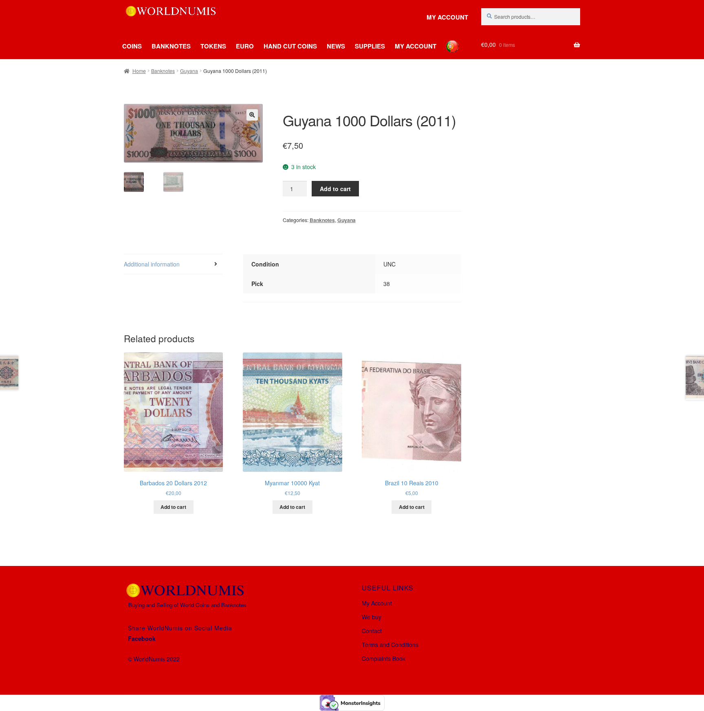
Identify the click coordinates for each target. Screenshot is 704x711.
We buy (371, 617)
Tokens (213, 46)
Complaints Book (383, 658)
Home (139, 70)
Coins (132, 46)
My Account (447, 17)
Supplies (370, 46)
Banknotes (171, 46)
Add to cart (335, 189)
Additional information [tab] (152, 264)
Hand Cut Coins (290, 46)
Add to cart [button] (173, 507)
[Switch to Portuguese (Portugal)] (446, 40)
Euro (245, 46)
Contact (372, 631)
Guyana (189, 70)
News (336, 46)
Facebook (142, 638)
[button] (252, 115)
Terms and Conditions (390, 645)
